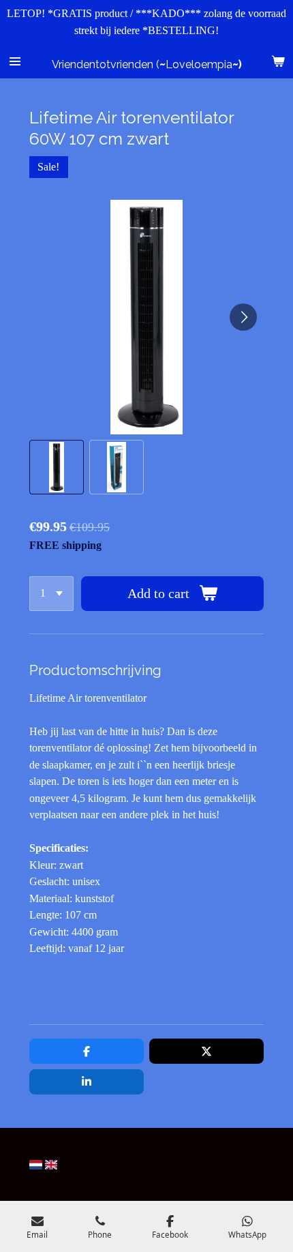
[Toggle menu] (15, 61)
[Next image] (243, 317)
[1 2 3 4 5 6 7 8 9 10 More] (51, 593)
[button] (56, 467)
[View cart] (278, 61)
